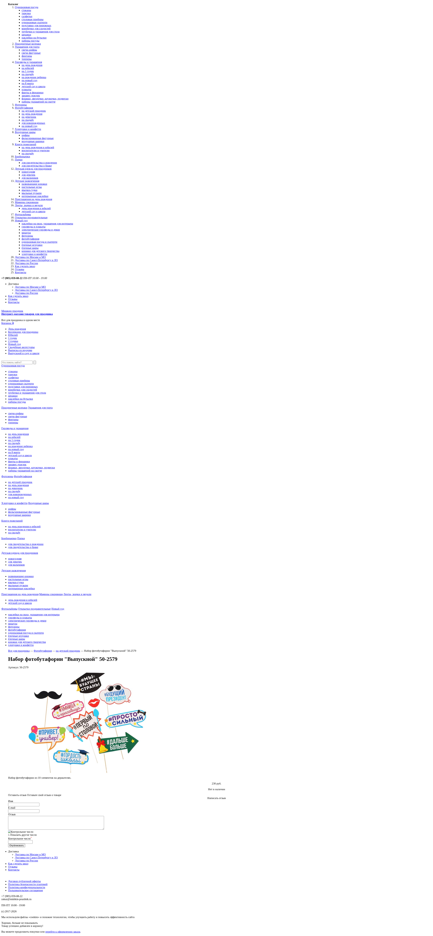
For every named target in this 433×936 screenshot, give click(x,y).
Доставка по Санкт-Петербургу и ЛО (36, 260)
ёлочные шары (30, 248)
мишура (26, 232)
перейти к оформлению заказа (62, 931)
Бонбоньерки (22, 156)
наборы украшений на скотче (38, 101)
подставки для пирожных (36, 25)
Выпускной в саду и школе (23, 353)
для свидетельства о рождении (39, 162)
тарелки (26, 13)
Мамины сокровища (26, 202)
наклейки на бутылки (34, 37)
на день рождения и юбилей (38, 147)
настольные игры (32, 187)
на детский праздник (34, 110)
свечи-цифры (29, 49)
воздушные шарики (33, 141)
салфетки (27, 16)
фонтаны (27, 56)
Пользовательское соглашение (25, 890)
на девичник (29, 116)
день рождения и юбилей (36, 208)
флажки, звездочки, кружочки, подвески (45, 98)
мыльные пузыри (32, 193)
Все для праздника (19, 650)
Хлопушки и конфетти (28, 129)
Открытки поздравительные (31, 217)
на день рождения (32, 65)
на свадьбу (28, 74)
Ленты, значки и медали (29, 205)
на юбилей (28, 68)
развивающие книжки (34, 184)
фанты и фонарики (32, 92)
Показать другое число (23, 834)
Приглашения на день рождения (33, 199)
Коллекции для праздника (23, 332)
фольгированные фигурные (38, 138)
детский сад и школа (33, 86)
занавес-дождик (31, 95)
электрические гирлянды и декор (41, 229)
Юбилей (13, 335)
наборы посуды (30, 40)
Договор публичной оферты (24, 881)
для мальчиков (30, 177)
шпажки (26, 34)
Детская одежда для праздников (33, 168)
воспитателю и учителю (36, 150)
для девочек (28, 174)
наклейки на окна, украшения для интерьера (47, 223)
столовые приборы (32, 19)
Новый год (21, 220)
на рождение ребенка (34, 77)
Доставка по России (26, 263)
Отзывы (19, 269)
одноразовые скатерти (34, 22)
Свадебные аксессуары (21, 347)
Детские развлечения (27, 180)
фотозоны (27, 235)
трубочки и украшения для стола (41, 31)
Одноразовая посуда (26, 7)
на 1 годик (28, 71)
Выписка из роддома (20, 350)
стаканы (26, 10)
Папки (18, 159)
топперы (27, 59)
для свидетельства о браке (37, 165)
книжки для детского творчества (40, 251)
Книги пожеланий (25, 144)
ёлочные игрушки (32, 244)
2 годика (13, 341)
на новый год (29, 80)
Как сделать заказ (25, 266)
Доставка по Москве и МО (30, 257)
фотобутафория (30, 238)
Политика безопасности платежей (28, 884)
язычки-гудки (29, 190)
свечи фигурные (31, 52)
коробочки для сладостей (36, 28)
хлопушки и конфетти (34, 254)
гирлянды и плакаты (33, 226)
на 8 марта (28, 83)
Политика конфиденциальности (26, 887)
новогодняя (28, 171)
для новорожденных (33, 123)
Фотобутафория (24, 107)
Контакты (20, 272)
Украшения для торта (27, 46)
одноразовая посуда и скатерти (39, 241)
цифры (26, 135)
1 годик (12, 338)
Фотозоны (21, 104)
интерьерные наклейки (35, 196)
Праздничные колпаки (28, 43)
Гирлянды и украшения (28, 62)
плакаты (26, 89)
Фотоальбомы (23, 214)
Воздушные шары (25, 132)
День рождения (17, 328)
